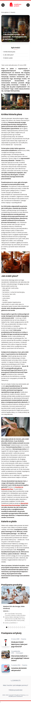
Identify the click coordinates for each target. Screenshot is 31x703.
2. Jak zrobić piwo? (8, 55)
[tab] (6, 627)
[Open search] (3, 5)
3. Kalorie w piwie (8, 58)
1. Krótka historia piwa (9, 52)
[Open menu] (28, 5)
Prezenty (13, 12)
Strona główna (5, 12)
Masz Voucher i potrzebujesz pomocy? (15, 685)
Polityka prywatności (15, 690)
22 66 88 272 (16, 680)
